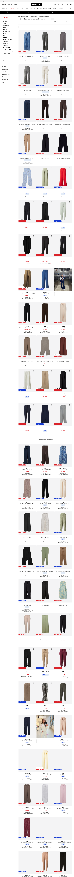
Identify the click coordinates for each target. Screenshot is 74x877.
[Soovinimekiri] (67, 4)
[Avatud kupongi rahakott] (55, 4)
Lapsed (16, 4)
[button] (56, 22)
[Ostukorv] (71, 4)
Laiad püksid (46, 16)
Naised (4, 4)
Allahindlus (25, 16)
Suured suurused (33, 16)
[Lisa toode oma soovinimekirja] (33, 32)
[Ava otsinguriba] (70, 9)
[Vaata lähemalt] (27, 62)
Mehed (10, 4)
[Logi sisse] (59, 4)
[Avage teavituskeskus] (63, 4)
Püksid (40, 16)
